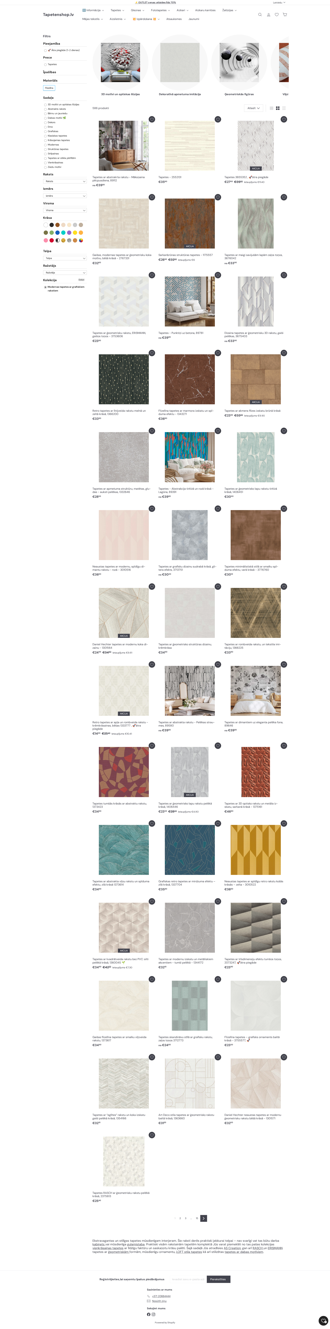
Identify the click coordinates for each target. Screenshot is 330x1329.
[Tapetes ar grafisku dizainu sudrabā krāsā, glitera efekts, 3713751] (189, 542)
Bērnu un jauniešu (57, 113)
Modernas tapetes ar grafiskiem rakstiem (65, 288)
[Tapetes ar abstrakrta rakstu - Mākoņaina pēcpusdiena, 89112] (123, 152)
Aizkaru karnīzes (205, 10)
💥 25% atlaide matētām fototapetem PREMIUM (155, 2)
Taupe (81, 225)
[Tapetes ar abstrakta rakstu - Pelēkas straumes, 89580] (189, 698)
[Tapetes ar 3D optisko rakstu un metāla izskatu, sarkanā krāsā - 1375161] (255, 779)
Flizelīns (49, 87)
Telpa (47, 251)
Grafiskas (52, 131)
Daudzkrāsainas (81, 240)
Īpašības (49, 72)
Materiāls (50, 80)
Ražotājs (49, 266)
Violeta (69, 232)
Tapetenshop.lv (58, 14)
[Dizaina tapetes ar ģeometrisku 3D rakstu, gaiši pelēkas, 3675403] (255, 308)
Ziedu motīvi (54, 166)
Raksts (48, 174)
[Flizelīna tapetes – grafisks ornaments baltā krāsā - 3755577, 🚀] (255, 1012)
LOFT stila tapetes (189, 1252)
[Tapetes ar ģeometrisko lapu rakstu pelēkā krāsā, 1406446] (189, 779)
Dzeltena (75, 232)
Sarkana (52, 240)
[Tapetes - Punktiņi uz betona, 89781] (189, 306)
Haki (46, 232)
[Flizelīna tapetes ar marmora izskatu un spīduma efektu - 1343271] (189, 386)
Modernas (53, 144)
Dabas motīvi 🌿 (56, 117)
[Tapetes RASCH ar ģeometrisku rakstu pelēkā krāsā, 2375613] (123, 1168)
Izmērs (48, 189)
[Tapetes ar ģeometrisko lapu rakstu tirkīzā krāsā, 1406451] (255, 464)
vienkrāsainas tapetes (107, 1248)
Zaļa (52, 232)
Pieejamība (51, 44)
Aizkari (181, 10)
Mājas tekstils (91, 19)
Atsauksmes (174, 19)
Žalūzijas (228, 10)
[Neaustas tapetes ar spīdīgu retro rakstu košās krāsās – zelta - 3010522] (255, 857)
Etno (50, 126)
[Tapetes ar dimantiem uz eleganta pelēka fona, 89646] (255, 698)
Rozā (46, 240)
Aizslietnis (116, 19)
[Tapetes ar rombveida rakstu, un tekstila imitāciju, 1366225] (255, 620)
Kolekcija (50, 280)
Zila (57, 232)
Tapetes (116, 10)
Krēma (69, 225)
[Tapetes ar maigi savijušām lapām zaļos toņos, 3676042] (255, 230)
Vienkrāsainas (55, 162)
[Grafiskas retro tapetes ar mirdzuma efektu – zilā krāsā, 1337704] (189, 857)
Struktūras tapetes (57, 149)
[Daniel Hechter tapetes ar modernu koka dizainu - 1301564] (123, 620)
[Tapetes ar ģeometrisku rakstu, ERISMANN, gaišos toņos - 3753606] (123, 308)
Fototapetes (159, 10)
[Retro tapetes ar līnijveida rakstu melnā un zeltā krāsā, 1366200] (123, 386)
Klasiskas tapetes (57, 135)
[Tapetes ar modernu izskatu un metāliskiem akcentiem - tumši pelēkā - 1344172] (189, 935)
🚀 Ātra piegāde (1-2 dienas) (63, 50)
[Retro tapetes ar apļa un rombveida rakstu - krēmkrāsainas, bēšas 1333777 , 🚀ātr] (123, 699)
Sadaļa (48, 98)
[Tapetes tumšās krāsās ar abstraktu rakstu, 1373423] (123, 779)
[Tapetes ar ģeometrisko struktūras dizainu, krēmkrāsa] (189, 620)
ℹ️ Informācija (91, 10)
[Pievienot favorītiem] (152, 119)
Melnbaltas (57, 240)
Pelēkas (75, 225)
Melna (52, 225)
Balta (46, 225)
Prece (47, 58)
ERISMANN (275, 1248)
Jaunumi (194, 19)
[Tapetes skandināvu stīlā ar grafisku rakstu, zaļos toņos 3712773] (189, 1012)
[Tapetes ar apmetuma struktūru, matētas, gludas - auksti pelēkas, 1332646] (123, 464)
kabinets (98, 1244)
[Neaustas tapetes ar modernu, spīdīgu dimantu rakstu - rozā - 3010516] (123, 542)
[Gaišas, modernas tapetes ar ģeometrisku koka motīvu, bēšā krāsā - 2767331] (123, 230)
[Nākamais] (203, 1218)
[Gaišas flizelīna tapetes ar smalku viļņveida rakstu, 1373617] (123, 1012)
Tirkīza (63, 232)
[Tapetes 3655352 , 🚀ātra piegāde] (255, 150)
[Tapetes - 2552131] (189, 150)
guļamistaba (136, 1244)
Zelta (63, 240)
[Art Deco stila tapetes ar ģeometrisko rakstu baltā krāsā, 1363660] (189, 1090)
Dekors (51, 122)
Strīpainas (53, 153)
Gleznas (136, 10)
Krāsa (47, 218)
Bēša (63, 225)
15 (197, 1218)
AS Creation (232, 1248)
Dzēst (81, 280)
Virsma (48, 203)
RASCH (258, 1248)
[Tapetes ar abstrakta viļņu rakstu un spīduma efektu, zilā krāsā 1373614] (123, 857)
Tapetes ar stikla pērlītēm (61, 158)
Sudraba (69, 240)
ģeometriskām (118, 1252)
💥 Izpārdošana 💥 (145, 19)
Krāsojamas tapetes (58, 140)
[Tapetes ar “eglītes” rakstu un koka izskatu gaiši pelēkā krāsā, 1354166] (123, 1090)
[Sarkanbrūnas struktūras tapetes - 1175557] (189, 228)
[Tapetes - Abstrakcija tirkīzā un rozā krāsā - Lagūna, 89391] (189, 464)
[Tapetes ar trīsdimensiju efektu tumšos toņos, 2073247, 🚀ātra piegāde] (255, 935)
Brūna (57, 225)
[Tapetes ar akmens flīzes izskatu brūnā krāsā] (255, 384)
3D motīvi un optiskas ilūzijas (63, 104)
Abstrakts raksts (56, 108)
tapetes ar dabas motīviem (244, 1252)
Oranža (81, 232)
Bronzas (75, 240)
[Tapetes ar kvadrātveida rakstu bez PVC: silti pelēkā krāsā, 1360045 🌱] (123, 935)
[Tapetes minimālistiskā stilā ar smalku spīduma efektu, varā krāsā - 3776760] (255, 542)
